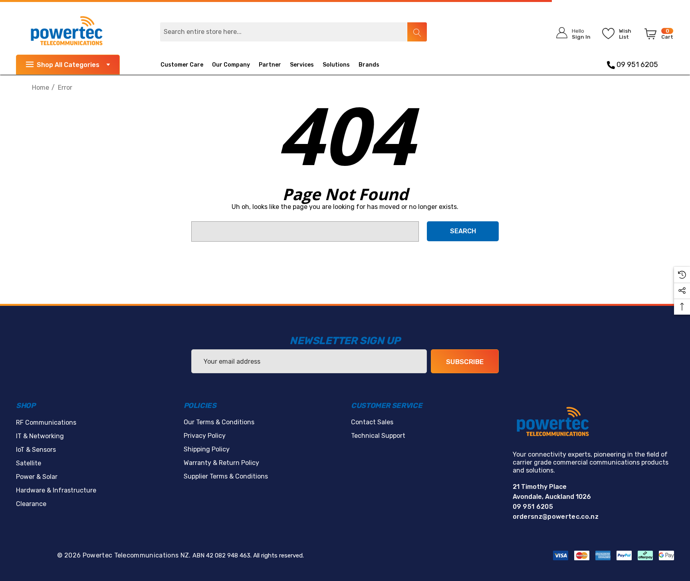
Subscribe (465, 362)
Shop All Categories (68, 65)
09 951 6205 (636, 64)
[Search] (417, 32)
